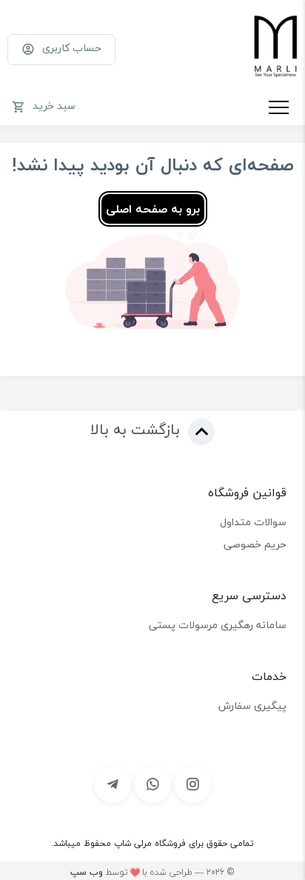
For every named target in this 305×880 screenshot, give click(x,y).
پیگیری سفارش (252, 705)
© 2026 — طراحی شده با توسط (152, 872)
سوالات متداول (253, 522)
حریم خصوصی (255, 544)
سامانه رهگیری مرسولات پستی (217, 625)
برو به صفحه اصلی (153, 209)
